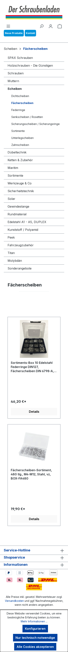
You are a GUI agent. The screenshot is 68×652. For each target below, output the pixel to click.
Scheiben (15, 89)
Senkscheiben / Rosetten (27, 117)
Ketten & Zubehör (20, 160)
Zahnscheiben (20, 144)
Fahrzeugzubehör (21, 245)
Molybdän (15, 260)
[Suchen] (41, 26)
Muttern (13, 81)
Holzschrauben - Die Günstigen (30, 65)
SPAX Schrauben (20, 58)
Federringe (18, 110)
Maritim (13, 168)
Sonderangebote (20, 268)
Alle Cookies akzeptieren (35, 647)
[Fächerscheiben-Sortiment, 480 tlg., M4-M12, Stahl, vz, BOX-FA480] (34, 446)
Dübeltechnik (17, 152)
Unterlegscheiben (22, 137)
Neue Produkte (14, 33)
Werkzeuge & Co (20, 183)
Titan (11, 253)
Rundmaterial (17, 214)
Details (34, 411)
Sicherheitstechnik (21, 191)
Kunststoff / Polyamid (23, 230)
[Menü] (8, 26)
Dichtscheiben (20, 96)
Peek (11, 237)
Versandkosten (14, 600)
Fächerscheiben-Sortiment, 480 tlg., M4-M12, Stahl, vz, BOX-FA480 (31, 474)
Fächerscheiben (22, 103)
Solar (11, 199)
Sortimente (18, 130)
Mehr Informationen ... (34, 621)
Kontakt (30, 33)
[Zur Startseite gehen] (34, 12)
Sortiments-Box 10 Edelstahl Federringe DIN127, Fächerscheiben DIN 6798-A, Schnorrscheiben (32, 367)
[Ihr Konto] (50, 26)
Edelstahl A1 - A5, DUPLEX (27, 222)
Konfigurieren (35, 628)
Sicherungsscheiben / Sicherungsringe (35, 123)
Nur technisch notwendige (35, 638)
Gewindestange (18, 206)
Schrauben (16, 73)
